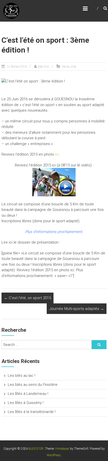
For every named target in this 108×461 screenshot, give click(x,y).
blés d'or (43, 66)
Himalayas (62, 448)
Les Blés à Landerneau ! (28, 393)
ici (57, 154)
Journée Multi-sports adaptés (76, 308)
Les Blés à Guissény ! (25, 402)
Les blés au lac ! (21, 375)
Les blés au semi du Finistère (33, 384)
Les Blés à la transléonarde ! (32, 411)
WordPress (54, 455)
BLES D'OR (36, 448)
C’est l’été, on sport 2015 (27, 298)
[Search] (99, 344)
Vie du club (69, 66)
